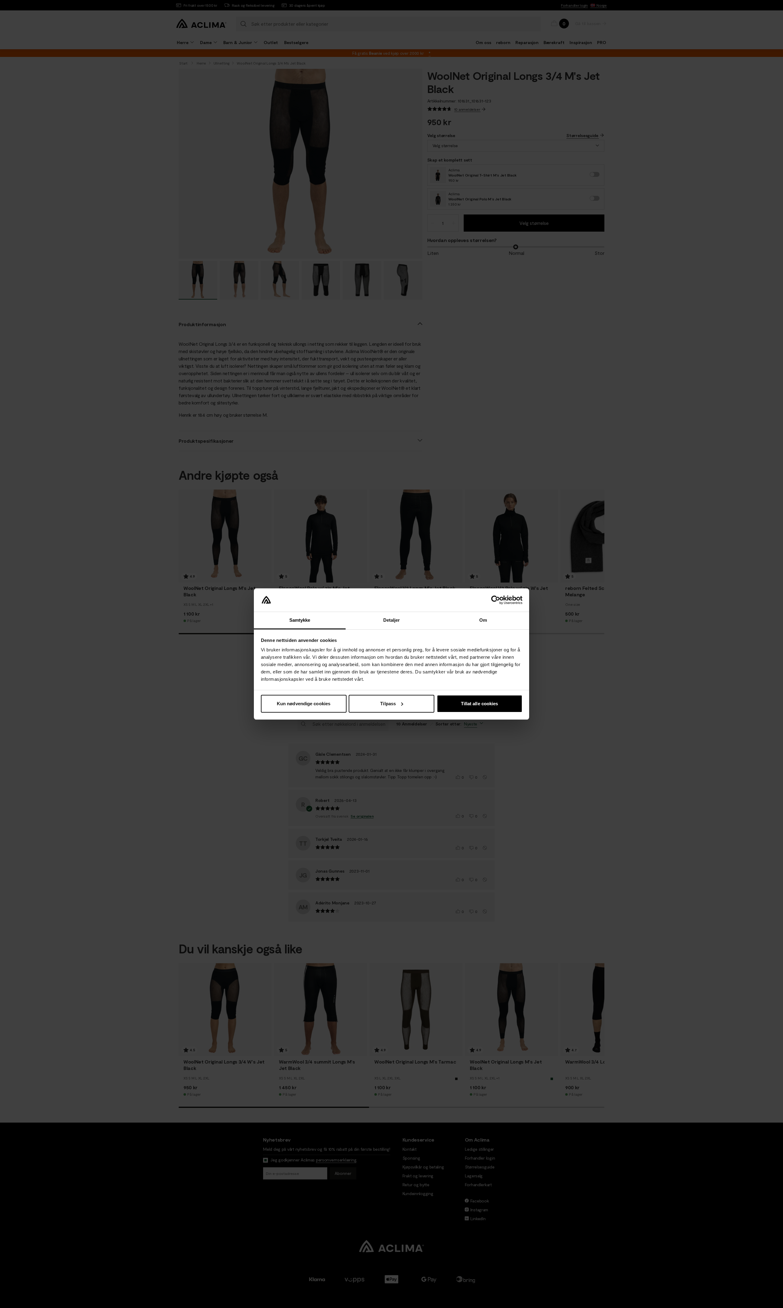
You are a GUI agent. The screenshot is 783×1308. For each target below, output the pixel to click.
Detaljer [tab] (391, 620)
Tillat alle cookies (479, 703)
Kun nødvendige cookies (303, 703)
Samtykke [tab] (299, 620)
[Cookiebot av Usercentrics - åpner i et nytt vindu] (495, 600)
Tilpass (388, 703)
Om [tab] (483, 620)
